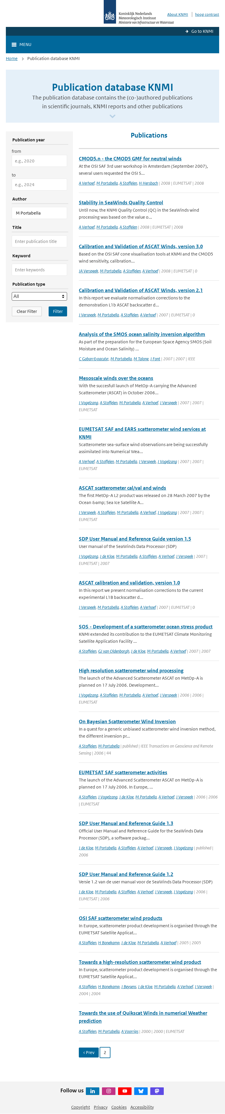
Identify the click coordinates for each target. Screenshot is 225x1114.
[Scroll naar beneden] (112, 117)
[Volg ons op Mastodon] (157, 1091)
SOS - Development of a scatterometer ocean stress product (145, 626)
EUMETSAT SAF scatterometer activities (123, 772)
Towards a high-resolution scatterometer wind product (140, 962)
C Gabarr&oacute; (94, 358)
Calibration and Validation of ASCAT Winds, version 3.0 (141, 246)
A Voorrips (129, 1031)
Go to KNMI (202, 31)
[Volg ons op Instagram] (109, 1091)
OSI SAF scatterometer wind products (120, 918)
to (14, 175)
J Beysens (128, 986)
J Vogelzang (88, 402)
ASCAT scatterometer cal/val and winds (122, 488)
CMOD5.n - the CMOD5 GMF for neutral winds (130, 158)
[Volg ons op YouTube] (125, 1091)
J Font (155, 358)
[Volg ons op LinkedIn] (92, 1091)
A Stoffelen (128, 183)
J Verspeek (87, 315)
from (16, 151)
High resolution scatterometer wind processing (131, 670)
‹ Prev (88, 1052)
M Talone (141, 358)
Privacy (101, 1107)
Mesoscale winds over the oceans (116, 378)
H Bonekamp (109, 942)
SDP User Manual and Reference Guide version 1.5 (135, 539)
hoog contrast (207, 14)
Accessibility (142, 1107)
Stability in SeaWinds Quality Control (121, 202)
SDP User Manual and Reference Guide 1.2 (126, 874)
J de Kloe (107, 556)
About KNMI (177, 14)
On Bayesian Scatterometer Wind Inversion (127, 721)
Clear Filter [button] (27, 311)
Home (12, 58)
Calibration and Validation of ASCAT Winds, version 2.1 (141, 290)
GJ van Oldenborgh (113, 651)
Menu (25, 44)
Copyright (80, 1107)
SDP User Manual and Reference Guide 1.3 (126, 823)
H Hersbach (148, 183)
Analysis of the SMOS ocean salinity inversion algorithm (142, 334)
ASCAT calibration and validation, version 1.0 (129, 583)
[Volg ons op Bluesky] (141, 1091)
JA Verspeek (88, 271)
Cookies (119, 1107)
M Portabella (107, 183)
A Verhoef (87, 183)
